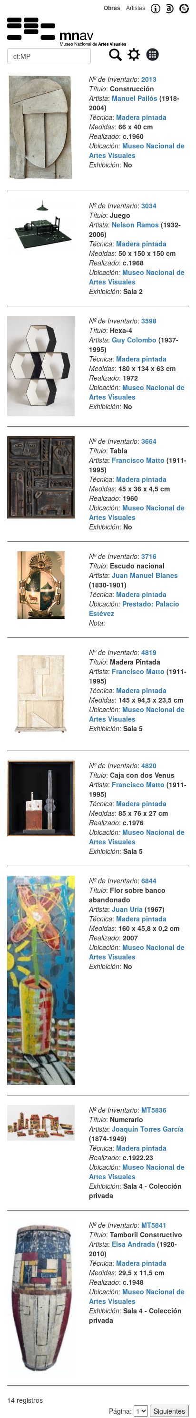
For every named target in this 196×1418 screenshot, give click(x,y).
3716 (149, 556)
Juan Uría (127, 909)
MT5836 (154, 1110)
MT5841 (154, 1225)
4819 (149, 652)
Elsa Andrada (133, 1244)
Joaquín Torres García (148, 1129)
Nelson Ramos (135, 224)
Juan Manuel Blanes (145, 575)
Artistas (135, 8)
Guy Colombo (134, 339)
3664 (149, 441)
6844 (149, 880)
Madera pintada (141, 117)
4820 (149, 765)
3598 (149, 320)
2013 (149, 79)
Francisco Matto (138, 460)
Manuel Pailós (134, 98)
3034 (149, 205)
